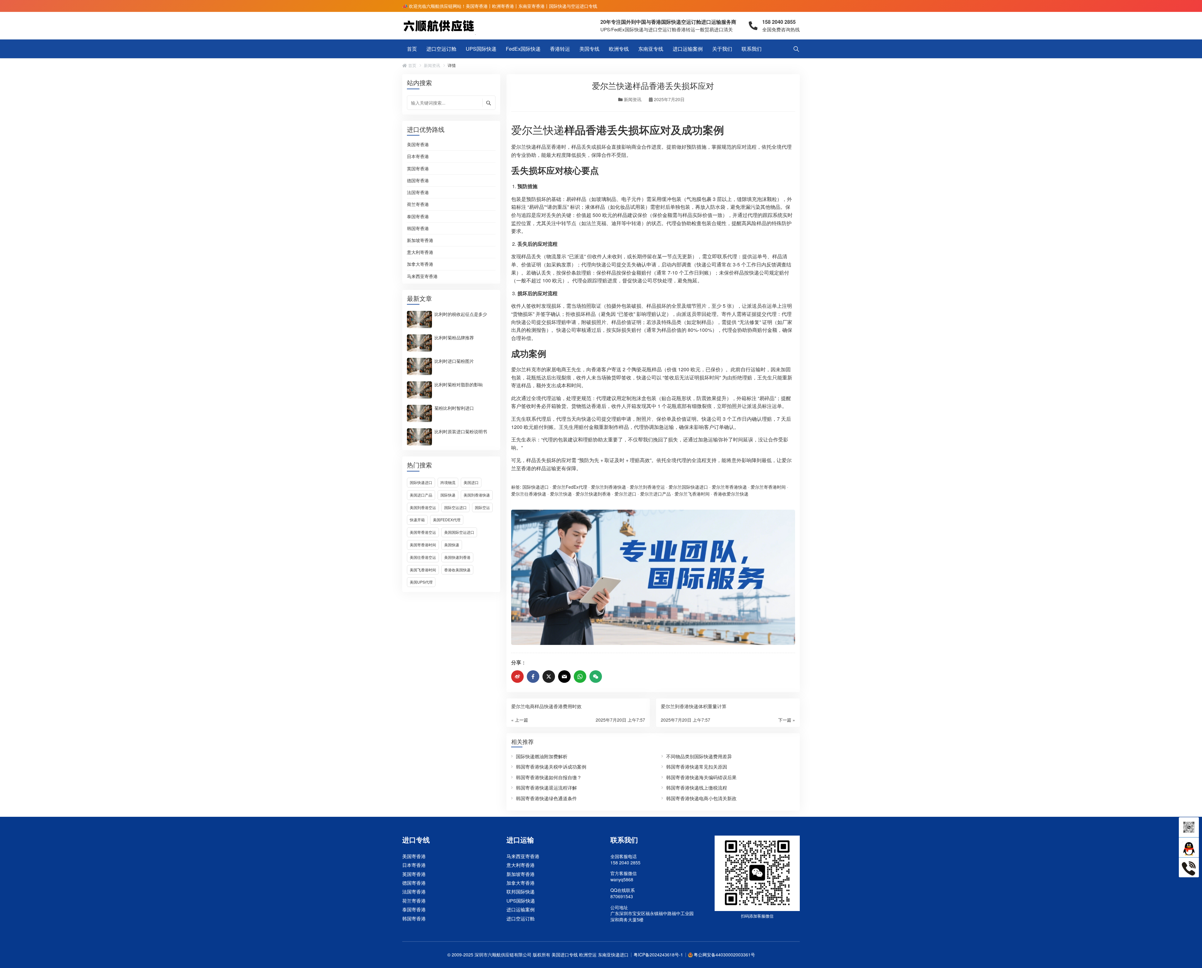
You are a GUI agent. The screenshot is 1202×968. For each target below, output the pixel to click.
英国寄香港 (418, 169)
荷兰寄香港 (418, 204)
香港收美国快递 (457, 569)
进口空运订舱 (441, 48)
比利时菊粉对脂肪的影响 (458, 384)
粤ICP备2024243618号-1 (658, 954)
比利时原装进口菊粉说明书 (460, 431)
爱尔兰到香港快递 (608, 487)
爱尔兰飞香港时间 (692, 494)
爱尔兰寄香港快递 (729, 487)
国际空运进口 (455, 507)
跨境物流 (447, 482)
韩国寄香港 (418, 228)
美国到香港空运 (423, 507)
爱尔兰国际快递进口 (688, 487)
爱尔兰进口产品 (655, 494)
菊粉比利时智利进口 (454, 407)
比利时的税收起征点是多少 (460, 314)
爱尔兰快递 (537, 129)
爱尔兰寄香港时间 (768, 487)
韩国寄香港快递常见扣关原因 (696, 766)
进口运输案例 (688, 48)
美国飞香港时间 (423, 569)
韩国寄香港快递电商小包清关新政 (701, 798)
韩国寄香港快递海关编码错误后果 (701, 777)
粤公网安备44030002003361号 (724, 954)
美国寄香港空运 (423, 532)
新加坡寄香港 (420, 240)
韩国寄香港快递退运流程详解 (546, 787)
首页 (412, 48)
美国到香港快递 (477, 494)
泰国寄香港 (418, 216)
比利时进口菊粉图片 (454, 361)
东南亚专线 (650, 48)
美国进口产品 (421, 494)
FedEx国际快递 (523, 48)
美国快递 (451, 544)
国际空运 (482, 507)
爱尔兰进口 (625, 494)
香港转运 (560, 48)
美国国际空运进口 (459, 532)
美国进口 (471, 482)
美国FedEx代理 (446, 519)
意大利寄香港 (420, 252)
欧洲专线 (619, 48)
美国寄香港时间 (423, 544)
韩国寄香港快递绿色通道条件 (546, 798)
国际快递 (447, 494)
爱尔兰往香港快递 (528, 494)
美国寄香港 (418, 144)
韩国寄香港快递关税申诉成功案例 (551, 766)
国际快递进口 (421, 482)
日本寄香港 (418, 156)
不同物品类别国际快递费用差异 (699, 756)
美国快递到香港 (457, 557)
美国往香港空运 (423, 557)
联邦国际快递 (520, 891)
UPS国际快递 (481, 48)
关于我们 (722, 48)
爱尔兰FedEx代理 (569, 487)
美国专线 (589, 48)
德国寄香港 (418, 180)
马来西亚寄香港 (422, 276)
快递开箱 (417, 519)
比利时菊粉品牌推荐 (454, 337)
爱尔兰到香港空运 (647, 487)
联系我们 (752, 48)
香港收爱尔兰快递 (730, 494)
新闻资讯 (432, 65)
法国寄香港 (418, 192)
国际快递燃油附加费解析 (542, 756)
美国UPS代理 (421, 581)
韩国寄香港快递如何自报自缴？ (549, 777)
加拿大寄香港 (420, 264)
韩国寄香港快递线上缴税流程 (696, 787)
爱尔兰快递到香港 (593, 494)
